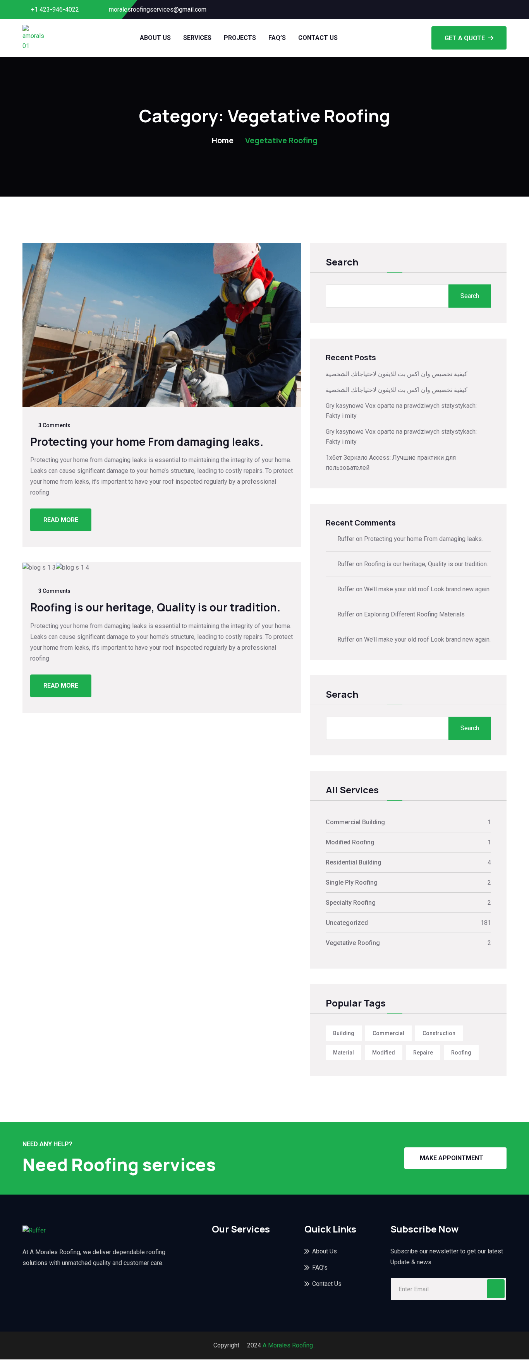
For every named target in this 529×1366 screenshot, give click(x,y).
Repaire (423, 1052)
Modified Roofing (350, 842)
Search (342, 262)
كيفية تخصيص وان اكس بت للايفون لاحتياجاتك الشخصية (396, 374)
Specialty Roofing (351, 902)
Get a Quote (465, 38)
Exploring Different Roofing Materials (414, 614)
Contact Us (318, 37)
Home (223, 140)
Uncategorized (347, 922)
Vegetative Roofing (353, 943)
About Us (155, 37)
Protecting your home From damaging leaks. (146, 441)
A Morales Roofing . (289, 1345)
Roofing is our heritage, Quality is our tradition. (155, 607)
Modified (383, 1052)
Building (343, 1033)
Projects (240, 37)
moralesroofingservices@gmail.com (157, 9)
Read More (60, 520)
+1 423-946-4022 (55, 9)
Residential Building (353, 862)
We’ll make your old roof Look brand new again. (427, 589)
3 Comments (54, 425)
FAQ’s (277, 37)
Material (343, 1052)
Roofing (461, 1052)
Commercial (388, 1033)
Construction (439, 1033)
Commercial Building (355, 822)
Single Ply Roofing (352, 882)
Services (197, 37)
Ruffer (345, 539)
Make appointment (451, 1158)
